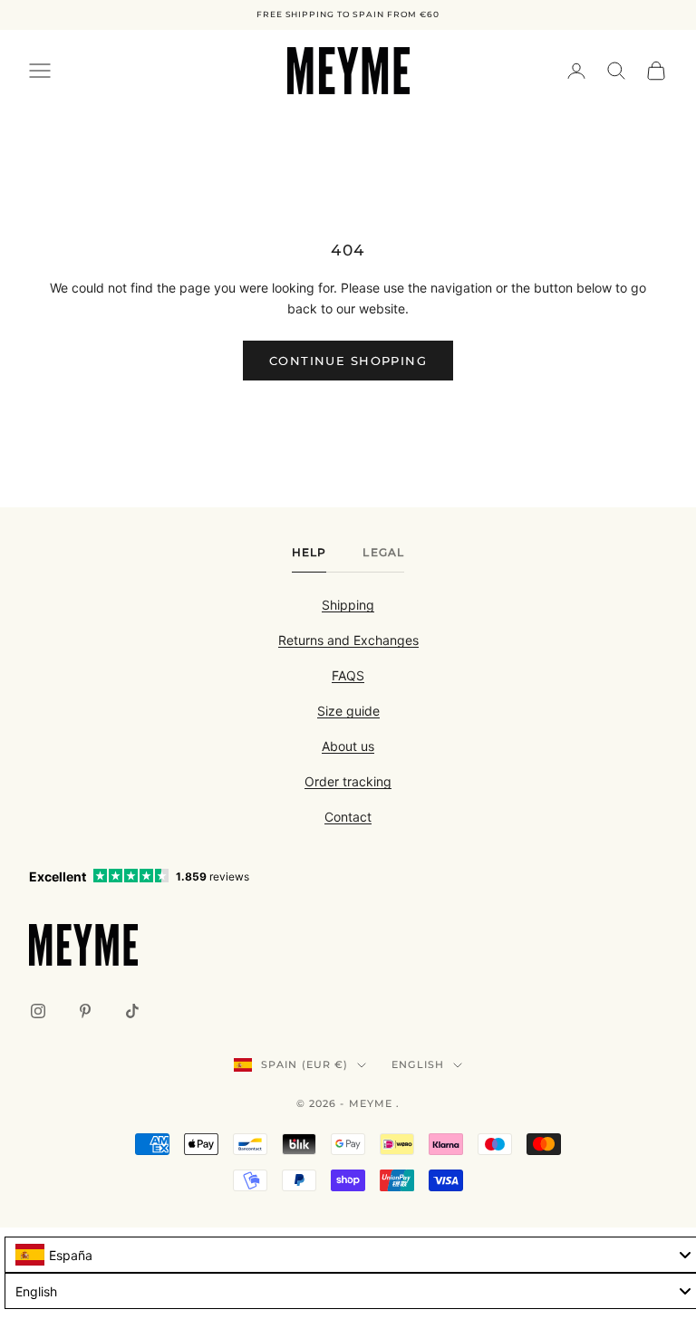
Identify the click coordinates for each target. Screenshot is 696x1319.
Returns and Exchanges (348, 640)
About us (348, 746)
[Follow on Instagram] (38, 1011)
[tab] (309, 557)
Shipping (348, 604)
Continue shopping (348, 360)
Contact (348, 816)
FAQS (348, 675)
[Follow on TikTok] (132, 1011)
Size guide (348, 710)
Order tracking (348, 781)
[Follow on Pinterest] (85, 1011)
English (418, 1064)
